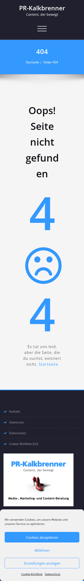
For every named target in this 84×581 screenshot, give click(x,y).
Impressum (16, 422)
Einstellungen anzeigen (42, 563)
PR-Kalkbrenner (42, 8)
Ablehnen (42, 550)
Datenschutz (52, 574)
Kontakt (14, 411)
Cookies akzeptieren (42, 537)
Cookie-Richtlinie (31, 574)
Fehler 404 (50, 62)
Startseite (32, 62)
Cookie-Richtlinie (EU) (23, 444)
